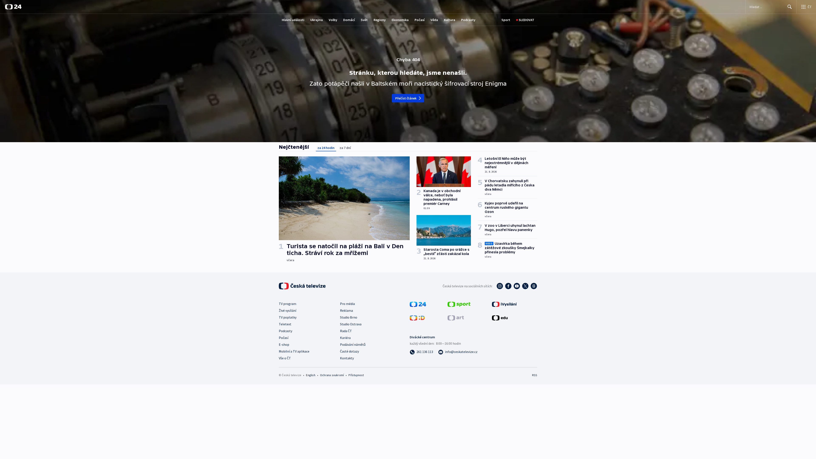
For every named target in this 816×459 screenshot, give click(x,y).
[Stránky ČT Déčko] (417, 317)
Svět (364, 20)
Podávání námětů (353, 344)
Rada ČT (346, 331)
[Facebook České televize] (508, 286)
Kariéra (345, 338)
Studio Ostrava (350, 324)
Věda (434, 20)
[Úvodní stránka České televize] (302, 286)
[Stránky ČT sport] (459, 304)
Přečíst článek (406, 98)
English (310, 375)
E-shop (284, 344)
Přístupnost (356, 375)
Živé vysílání (287, 310)
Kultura (449, 20)
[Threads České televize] (533, 286)
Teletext (285, 324)
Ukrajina (316, 20)
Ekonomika (400, 20)
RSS (534, 375)
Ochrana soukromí (332, 375)
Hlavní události (293, 20)
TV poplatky (287, 317)
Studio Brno (348, 317)
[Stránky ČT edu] (500, 317)
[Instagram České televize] (499, 286)
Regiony (380, 20)
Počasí (420, 20)
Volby (333, 20)
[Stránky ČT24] (418, 304)
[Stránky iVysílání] (504, 304)
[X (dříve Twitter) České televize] (525, 286)
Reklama (346, 310)
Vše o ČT (285, 358)
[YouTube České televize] (516, 286)
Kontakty (347, 358)
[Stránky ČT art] (456, 317)
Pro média (347, 304)
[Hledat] (789, 7)
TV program (287, 304)
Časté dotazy (349, 351)
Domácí (349, 20)
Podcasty (468, 20)
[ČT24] (13, 6)
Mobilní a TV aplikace (294, 351)
